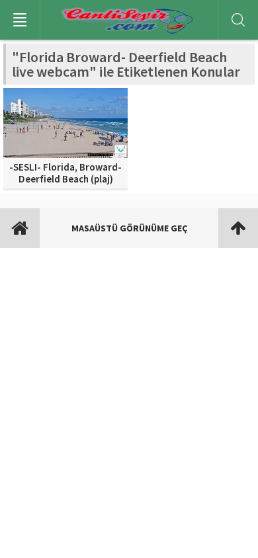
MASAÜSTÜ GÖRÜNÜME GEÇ (129, 228)
